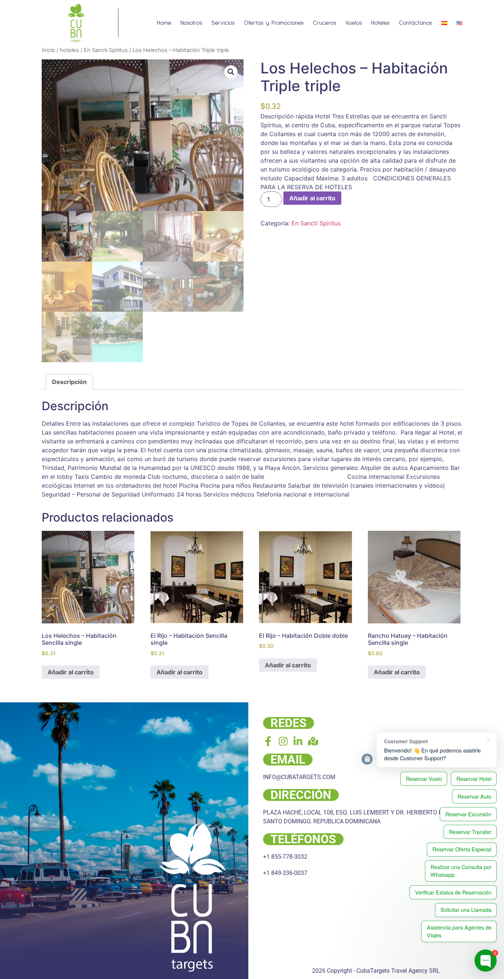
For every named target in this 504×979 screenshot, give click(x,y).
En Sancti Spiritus (106, 50)
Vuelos (353, 23)
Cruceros (324, 23)
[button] (231, 72)
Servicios (223, 23)
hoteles (69, 50)
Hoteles (380, 23)
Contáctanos (415, 23)
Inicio (48, 50)
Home (164, 23)
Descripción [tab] (69, 381)
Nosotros (191, 23)
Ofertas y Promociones (274, 23)
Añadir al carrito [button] (71, 672)
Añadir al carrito (312, 198)
